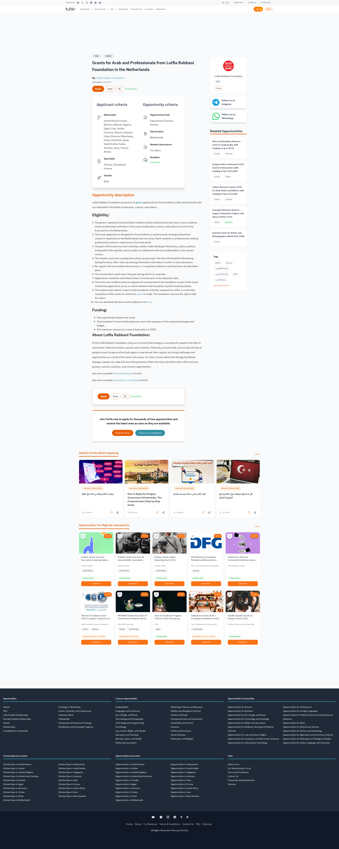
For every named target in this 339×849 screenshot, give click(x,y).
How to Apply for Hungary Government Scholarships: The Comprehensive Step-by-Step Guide (145, 499)
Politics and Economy (181, 731)
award (139, 294)
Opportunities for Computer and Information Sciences (253, 738)
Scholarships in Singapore (70, 772)
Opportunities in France (182, 784)
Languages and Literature (127, 711)
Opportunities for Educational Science (301, 727)
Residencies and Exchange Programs (75, 727)
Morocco (228, 153)
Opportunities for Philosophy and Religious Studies (307, 738)
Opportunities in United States (129, 764)
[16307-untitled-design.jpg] (238, 471)
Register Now (122, 433)
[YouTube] (100, 2)
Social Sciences (178, 735)
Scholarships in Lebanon (70, 776)
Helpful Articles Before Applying (98, 453)
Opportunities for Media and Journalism (247, 723)
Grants (108, 56)
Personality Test (136, 9)
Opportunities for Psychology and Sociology (248, 719)
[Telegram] (95, 2)
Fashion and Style (179, 715)
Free (96, 56)
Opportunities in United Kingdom (131, 772)
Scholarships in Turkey (13, 792)
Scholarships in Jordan (14, 768)
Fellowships (64, 719)
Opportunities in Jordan (126, 768)
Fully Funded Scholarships (15, 715)
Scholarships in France (69, 784)
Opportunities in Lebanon (183, 776)
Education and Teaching (126, 735)
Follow (218, 88)
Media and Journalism (126, 742)
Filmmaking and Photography (129, 719)
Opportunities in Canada (127, 780)
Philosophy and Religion (182, 738)
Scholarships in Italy (68, 780)
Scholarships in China (13, 796)
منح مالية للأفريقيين (221, 268)
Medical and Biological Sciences (186, 711)
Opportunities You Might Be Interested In (104, 525)
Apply (98, 89)
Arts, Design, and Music (126, 715)
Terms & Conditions (169, 824)
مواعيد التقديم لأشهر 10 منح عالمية (98, 494)
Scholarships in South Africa (71, 788)
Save (110, 89)
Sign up (258, 9)
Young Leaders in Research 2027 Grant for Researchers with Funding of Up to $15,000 (228, 168)
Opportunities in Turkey (126, 792)
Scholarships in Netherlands (16, 800)
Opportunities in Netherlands (129, 800)
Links (230, 756)
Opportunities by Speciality (241, 698)
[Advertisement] (169, 843)
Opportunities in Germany (127, 788)
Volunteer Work (65, 715)
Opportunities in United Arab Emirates (133, 776)
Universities (149, 9)
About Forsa (238, 2)
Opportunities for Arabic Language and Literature (306, 742)
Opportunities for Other (294, 723)
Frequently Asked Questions (241, 780)
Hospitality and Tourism (182, 723)
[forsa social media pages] (153, 817)
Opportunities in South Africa (184, 788)
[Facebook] (78, 2)
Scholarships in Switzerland (71, 764)
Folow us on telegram (150, 433)
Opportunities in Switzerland (184, 764)
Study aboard (123, 9)
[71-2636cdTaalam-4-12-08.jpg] (100, 471)
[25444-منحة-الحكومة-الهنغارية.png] (146, 471)
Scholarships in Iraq (67, 792)
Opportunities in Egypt (126, 784)
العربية (227, 2)
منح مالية (229, 263)
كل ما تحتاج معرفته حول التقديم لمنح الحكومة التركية (236, 495)
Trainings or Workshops (69, 707)
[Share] (120, 88)
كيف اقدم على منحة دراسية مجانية (189, 494)
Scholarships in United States (17, 764)
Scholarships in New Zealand (72, 796)
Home (129, 824)
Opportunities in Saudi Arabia (185, 768)
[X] (82, 2)
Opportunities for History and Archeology (302, 731)
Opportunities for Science (240, 707)
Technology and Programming (129, 723)
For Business (266, 2)
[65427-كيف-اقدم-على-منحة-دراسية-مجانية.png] (192, 471)
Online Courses (100, 9)
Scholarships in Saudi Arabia (71, 768)
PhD (5, 711)
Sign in (268, 9)
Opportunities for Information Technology (247, 742)
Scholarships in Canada (14, 780)
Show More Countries (221, 285)
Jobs (112, 9)
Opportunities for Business (240, 711)
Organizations (161, 9)
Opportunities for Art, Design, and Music (247, 715)
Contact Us (233, 776)
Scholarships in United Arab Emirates (21, 776)
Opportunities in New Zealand (185, 796)
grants (217, 263)
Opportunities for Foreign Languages (300, 711)
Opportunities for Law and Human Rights (247, 735)
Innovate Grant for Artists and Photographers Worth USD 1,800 (228, 234)
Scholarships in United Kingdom (18, 772)
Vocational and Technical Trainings (74, 723)
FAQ (198, 824)
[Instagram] (87, 2)
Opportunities (85, 9)
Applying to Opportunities (92, 488)
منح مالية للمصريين (221, 274)
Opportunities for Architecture (297, 707)
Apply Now (96, 583)
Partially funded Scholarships (17, 719)
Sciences (175, 727)
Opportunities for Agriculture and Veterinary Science (308, 735)
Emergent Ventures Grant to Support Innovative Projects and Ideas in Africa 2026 (228, 213)
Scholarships (9, 727)
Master (6, 707)
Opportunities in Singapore (183, 772)
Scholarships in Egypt (13, 784)
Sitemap (232, 784)
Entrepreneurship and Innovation (186, 719)
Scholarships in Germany (15, 788)
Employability (121, 707)
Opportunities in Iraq (181, 792)
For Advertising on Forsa (239, 768)
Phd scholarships (122, 373)
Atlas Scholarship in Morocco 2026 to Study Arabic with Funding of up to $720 (226, 145)
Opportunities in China (126, 796)
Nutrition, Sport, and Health (128, 738)
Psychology (120, 727)
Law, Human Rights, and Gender (130, 731)
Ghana (227, 176)
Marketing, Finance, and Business (187, 707)
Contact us (252, 2)
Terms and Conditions (238, 772)
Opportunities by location (127, 756)
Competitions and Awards (15, 731)
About (138, 824)
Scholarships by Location (15, 756)
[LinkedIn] (91, 2)
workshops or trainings (125, 380)
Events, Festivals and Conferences (74, 711)
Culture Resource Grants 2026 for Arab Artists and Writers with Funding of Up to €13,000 (228, 191)
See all (257, 454)
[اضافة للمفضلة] (111, 512)
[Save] (83, 536)
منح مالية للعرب (220, 279)
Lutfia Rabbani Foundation (110, 78)
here (149, 302)
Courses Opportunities (126, 698)
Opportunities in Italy (181, 780)
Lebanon (228, 199)
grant (235, 274)
